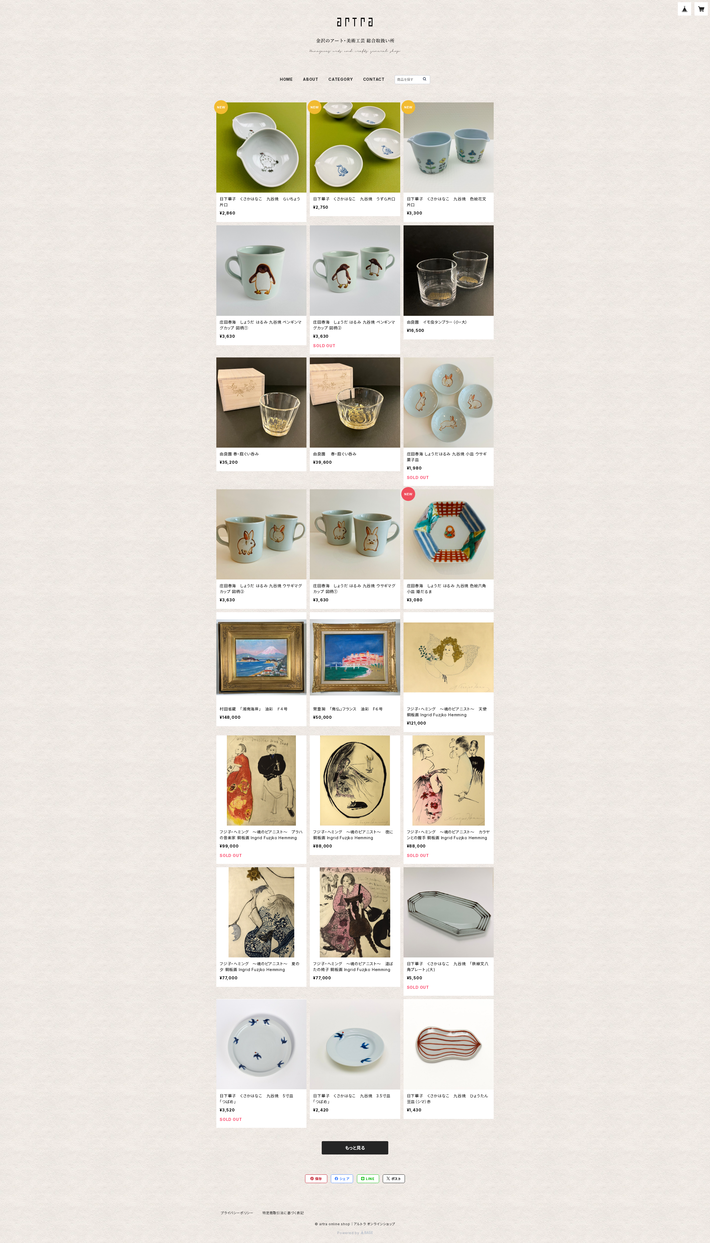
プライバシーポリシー (237, 1213)
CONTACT (374, 79)
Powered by (349, 1233)
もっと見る (355, 1148)
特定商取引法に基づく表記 (283, 1213)
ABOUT (310, 79)
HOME (286, 79)
